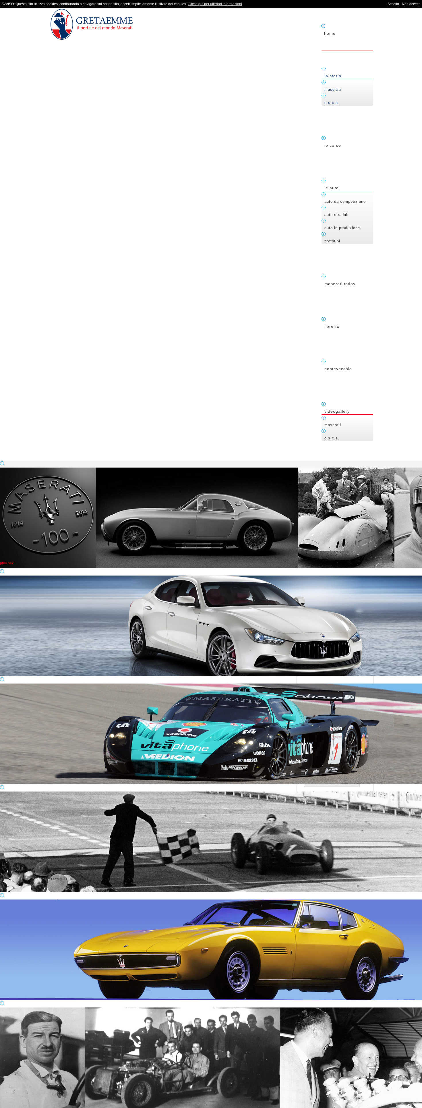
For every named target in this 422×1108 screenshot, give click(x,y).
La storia (332, 76)
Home (330, 33)
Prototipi (332, 241)
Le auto (331, 188)
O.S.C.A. (331, 103)
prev (3, 563)
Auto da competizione (345, 201)
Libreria (331, 326)
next (11, 563)
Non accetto (411, 4)
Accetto (393, 4)
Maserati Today (339, 283)
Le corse (332, 145)
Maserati (332, 89)
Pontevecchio (338, 368)
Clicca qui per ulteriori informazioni (215, 4)
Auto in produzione (342, 228)
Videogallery (337, 411)
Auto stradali (336, 215)
